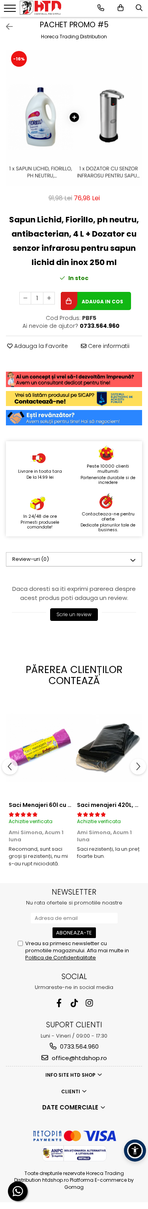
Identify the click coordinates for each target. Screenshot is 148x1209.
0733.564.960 (78, 1046)
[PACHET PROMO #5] (74, 118)
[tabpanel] (74, 118)
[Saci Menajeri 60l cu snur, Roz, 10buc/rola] (40, 747)
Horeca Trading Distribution (74, 36)
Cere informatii (107, 346)
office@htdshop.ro (78, 1058)
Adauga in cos (102, 301)
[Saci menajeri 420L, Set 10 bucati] (108, 747)
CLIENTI (71, 1091)
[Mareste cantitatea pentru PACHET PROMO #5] (49, 298)
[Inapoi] (6, 26)
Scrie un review (74, 614)
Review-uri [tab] (30, 559)
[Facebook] (59, 1003)
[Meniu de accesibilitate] (135, 1150)
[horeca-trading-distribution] (40, 7)
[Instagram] (89, 1003)
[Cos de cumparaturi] (120, 8)
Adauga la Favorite (40, 346)
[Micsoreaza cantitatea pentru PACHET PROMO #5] (25, 298)
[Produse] (11, 11)
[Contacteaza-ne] (101, 8)
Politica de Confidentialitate (60, 957)
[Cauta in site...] (139, 8)
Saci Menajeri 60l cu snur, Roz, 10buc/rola (68, 805)
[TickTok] (74, 1003)
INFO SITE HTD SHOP (71, 1075)
